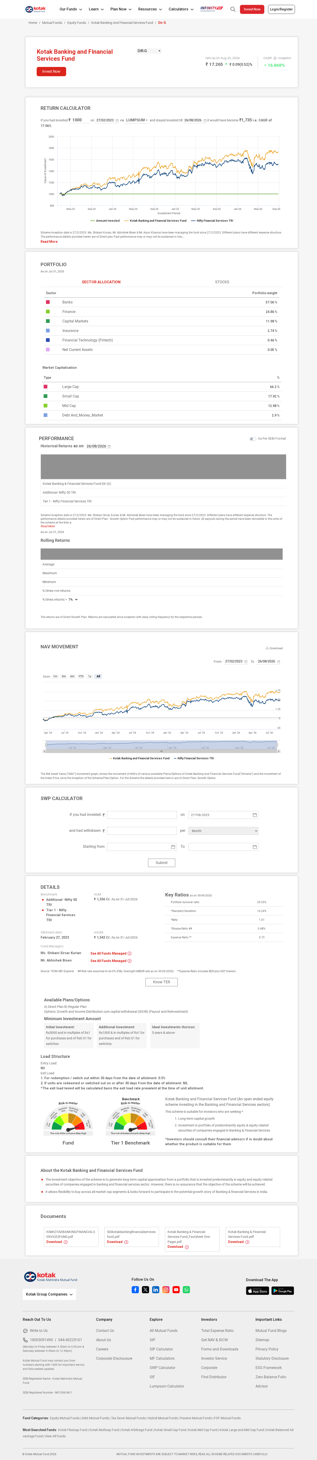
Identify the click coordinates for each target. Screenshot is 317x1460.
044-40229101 (70, 1340)
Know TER (161, 982)
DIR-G (142, 51)
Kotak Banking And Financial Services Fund (122, 23)
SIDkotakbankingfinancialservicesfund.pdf (131, 1234)
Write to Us (39, 1330)
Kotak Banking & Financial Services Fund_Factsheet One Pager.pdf (189, 1237)
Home (33, 23)
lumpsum (135, 120)
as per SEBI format (272, 438)
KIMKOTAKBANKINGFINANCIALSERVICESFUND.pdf (70, 1234)
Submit (162, 863)
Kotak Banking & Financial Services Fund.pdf (247, 1234)
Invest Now (252, 9)
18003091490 (41, 1340)
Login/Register (281, 9)
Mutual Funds (52, 23)
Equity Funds (76, 23)
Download (54, 1242)
